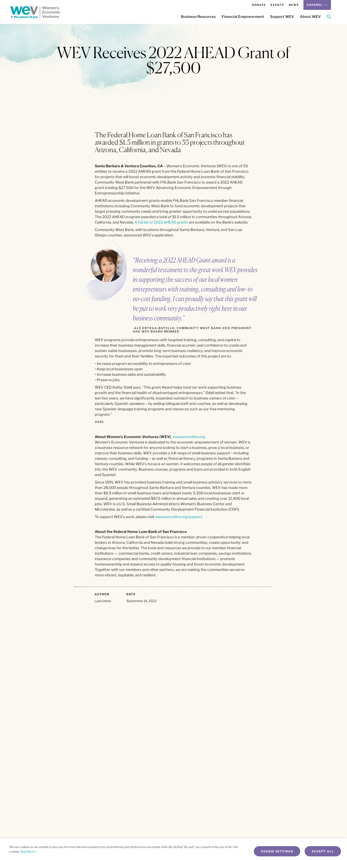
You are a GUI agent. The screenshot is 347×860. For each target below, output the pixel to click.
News (294, 4)
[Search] (329, 17)
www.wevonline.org (188, 437)
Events (277, 4)
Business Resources (198, 17)
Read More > (28, 851)
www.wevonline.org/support (178, 517)
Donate (259, 4)
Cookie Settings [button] (277, 851)
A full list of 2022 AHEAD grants (161, 222)
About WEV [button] (310, 17)
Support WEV (282, 17)
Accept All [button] (323, 851)
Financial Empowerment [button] (243, 17)
